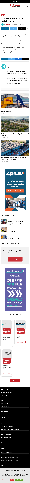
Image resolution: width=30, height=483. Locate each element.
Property (3, 398)
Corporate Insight (5, 406)
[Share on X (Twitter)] (13, 28)
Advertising (3, 421)
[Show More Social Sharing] (27, 28)
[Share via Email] (22, 28)
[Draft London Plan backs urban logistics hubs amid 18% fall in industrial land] (15, 124)
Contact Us (3, 423)
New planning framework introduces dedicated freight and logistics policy (14, 158)
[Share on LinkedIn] (5, 28)
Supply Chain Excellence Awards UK (6, 367)
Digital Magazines (5, 411)
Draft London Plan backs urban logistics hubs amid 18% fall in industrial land (15, 134)
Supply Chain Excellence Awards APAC (9, 460)
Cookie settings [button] (5, 479)
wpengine (8, 24)
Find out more (6, 344)
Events (2, 408)
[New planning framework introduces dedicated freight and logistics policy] (15, 148)
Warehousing (4, 395)
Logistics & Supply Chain (6, 392)
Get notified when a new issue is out (9, 442)
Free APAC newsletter (6, 440)
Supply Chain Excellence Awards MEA (9, 457)
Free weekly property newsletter (8, 431)
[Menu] (2, 5)
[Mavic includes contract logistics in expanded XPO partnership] (4, 229)
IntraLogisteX (4, 465)
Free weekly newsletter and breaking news (10, 429)
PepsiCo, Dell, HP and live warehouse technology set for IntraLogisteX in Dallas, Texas (17, 223)
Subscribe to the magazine (7, 426)
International (4, 400)
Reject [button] (12, 479)
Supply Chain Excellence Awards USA (9, 454)
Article (3, 15)
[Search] (27, 5)
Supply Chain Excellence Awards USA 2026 (6, 337)
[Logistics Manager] (15, 5)
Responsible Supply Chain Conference (9, 463)
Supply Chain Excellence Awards (8, 452)
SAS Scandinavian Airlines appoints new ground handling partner (14, 110)
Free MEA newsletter (6, 437)
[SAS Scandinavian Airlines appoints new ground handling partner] (15, 100)
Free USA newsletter (6, 434)
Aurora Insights (4, 403)
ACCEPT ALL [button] (19, 479)
